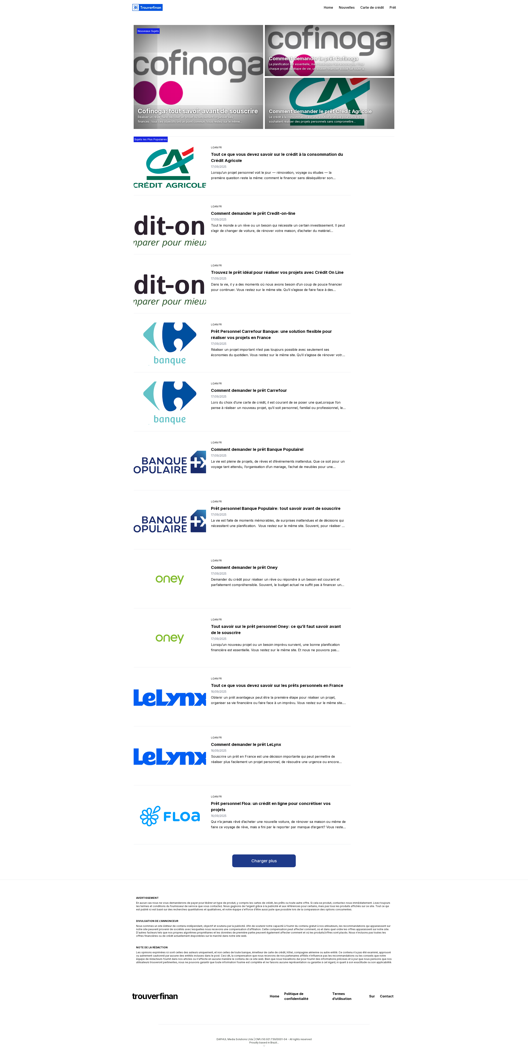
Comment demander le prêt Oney (244, 567)
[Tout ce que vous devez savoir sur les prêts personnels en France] (170, 698)
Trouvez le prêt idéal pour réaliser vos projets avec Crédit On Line (277, 272)
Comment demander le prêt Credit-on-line (253, 213)
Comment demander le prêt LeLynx (246, 744)
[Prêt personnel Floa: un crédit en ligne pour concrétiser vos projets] (170, 816)
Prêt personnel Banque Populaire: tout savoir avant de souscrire (276, 508)
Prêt (393, 7)
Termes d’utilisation (341, 996)
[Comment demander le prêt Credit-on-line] (170, 225)
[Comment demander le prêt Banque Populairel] (170, 462)
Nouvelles (347, 7)
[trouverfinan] (147, 7)
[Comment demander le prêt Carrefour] (170, 403)
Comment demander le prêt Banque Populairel (257, 449)
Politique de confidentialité (296, 996)
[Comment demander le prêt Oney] (170, 580)
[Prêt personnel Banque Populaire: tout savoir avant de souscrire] (170, 521)
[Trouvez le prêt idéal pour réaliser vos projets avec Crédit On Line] (170, 284)
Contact (387, 996)
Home (328, 7)
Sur (372, 996)
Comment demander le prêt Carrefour (249, 390)
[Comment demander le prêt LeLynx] (170, 757)
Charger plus (264, 860)
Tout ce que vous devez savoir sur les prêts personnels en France (277, 685)
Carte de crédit (372, 7)
